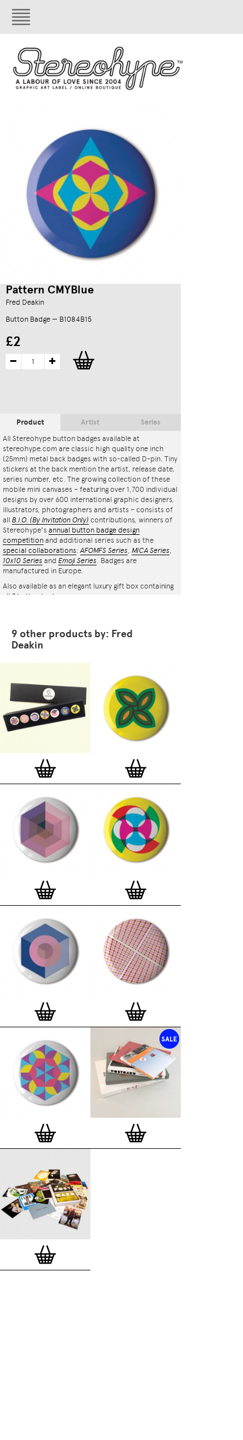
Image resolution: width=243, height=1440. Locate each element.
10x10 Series (22, 560)
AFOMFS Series (104, 550)
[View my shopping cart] (155, 17)
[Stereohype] (98, 68)
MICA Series (151, 550)
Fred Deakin (25, 302)
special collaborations (39, 550)
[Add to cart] (45, 768)
